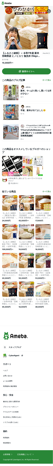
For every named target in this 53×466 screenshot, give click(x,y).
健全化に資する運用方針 (11, 401)
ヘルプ (5, 370)
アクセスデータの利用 (10, 412)
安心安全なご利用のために (12, 417)
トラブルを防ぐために (10, 422)
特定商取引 (7, 443)
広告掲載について (24, 454)
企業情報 (6, 454)
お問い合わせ (7, 376)
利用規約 (6, 438)
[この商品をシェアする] (49, 11)
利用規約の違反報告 (10, 386)
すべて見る (46, 80)
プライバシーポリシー (10, 407)
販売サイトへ (28, 71)
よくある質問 (7, 381)
